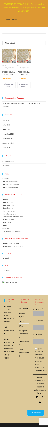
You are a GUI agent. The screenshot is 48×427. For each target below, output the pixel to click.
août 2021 (6, 129)
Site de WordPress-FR (10, 187)
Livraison (22, 321)
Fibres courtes (7, 202)
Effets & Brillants (8, 220)
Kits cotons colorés (9, 214)
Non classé (6, 166)
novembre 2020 (8, 138)
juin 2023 (5, 120)
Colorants (6, 228)
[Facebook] (23, 14)
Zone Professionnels (24, 352)
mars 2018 (6, 147)
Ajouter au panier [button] (8, 85)
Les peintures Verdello (10, 243)
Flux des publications (10, 181)
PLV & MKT (6, 270)
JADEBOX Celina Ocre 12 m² (8, 73)
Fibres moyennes (8, 205)
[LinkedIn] (24, 14)
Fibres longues (7, 208)
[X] (21, 14)
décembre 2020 (8, 134)
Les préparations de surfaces (12, 246)
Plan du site (23, 308)
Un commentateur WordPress (13, 104)
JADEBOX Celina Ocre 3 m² (23, 73)
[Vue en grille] (21, 37)
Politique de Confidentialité (24, 333)
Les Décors (6, 199)
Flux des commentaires (10, 184)
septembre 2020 (8, 143)
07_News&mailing (8, 161)
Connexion (6, 178)
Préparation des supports (11, 231)
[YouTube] (26, 14)
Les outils (5, 258)
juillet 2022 (6, 125)
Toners (5, 225)
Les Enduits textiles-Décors (10, 67)
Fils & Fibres (6, 222)
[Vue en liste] (27, 37)
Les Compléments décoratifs (12, 217)
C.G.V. (21, 326)
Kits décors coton (7, 66)
